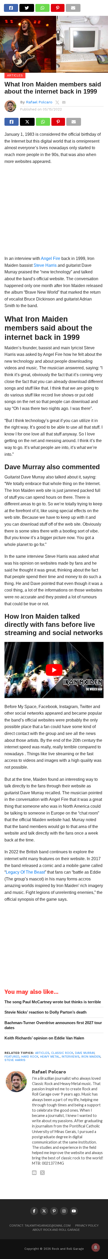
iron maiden (90, 1056)
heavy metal (50, 1056)
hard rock (29, 1056)
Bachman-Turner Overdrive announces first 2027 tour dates (53, 1025)
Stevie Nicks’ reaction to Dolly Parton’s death (45, 1012)
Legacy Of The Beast (25, 872)
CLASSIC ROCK (62, 1053)
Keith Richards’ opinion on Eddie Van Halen (44, 1038)
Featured (11, 1056)
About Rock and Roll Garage (56, 1229)
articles (42, 1053)
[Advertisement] (54, 211)
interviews (70, 1056)
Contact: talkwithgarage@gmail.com (40, 1225)
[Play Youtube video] (54, 670)
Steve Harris (45, 265)
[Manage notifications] (95, 1247)
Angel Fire (50, 258)
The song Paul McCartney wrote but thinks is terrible (52, 1002)
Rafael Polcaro (39, 102)
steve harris (14, 1060)
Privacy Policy (87, 1225)
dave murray (84, 1053)
